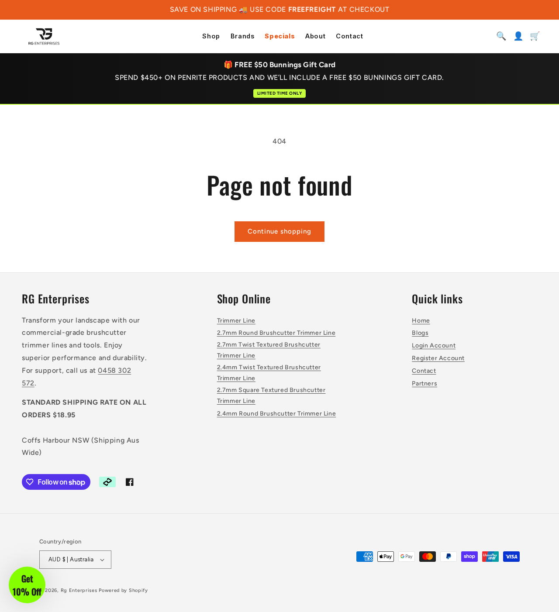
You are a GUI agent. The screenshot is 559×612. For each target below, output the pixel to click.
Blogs (420, 333)
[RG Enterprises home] (43, 36)
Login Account (433, 345)
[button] (27, 585)
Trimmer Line (236, 320)
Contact (349, 36)
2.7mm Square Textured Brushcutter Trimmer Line (271, 395)
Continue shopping (279, 231)
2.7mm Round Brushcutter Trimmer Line (276, 333)
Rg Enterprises (79, 590)
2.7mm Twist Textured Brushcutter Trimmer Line (269, 350)
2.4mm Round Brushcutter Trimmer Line (276, 413)
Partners (424, 383)
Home (421, 320)
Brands (243, 36)
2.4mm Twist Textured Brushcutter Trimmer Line (269, 373)
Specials (280, 36)
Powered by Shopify (123, 590)
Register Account (438, 358)
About (315, 36)
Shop (211, 36)
